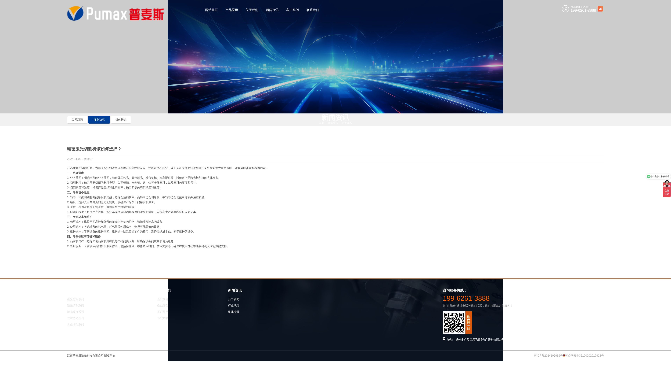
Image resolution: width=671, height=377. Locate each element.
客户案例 (292, 10)
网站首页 (211, 10)
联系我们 (312, 10)
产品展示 (231, 10)
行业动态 (347, 122)
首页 (321, 122)
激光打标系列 (75, 299)
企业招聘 (162, 318)
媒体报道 (233, 311)
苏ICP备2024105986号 (548, 355)
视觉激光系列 (75, 318)
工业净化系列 (75, 324)
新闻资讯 (272, 10)
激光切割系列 (75, 305)
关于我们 (252, 10)
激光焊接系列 (75, 311)
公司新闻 (233, 299)
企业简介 (162, 299)
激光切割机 (82, 168)
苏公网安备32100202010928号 (584, 355)
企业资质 (162, 305)
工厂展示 (162, 311)
